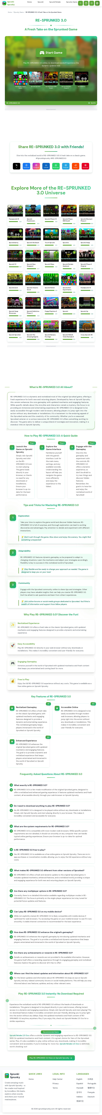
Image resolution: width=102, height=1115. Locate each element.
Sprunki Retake (55, 2)
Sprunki (40, 2)
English (79, 1079)
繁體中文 (91, 1088)
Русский (79, 1088)
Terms (55, 1088)
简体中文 (80, 1101)
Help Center (58, 1079)
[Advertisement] (51, 124)
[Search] (80, 3)
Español (79, 1083)
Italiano (79, 1097)
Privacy (56, 1083)
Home (29, 2)
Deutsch (91, 1097)
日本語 (90, 1079)
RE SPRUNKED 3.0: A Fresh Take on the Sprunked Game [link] (43, 12)
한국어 (79, 1092)
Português (92, 1083)
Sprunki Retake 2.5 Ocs (19, 1035)
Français (91, 1092)
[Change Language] (97, 3)
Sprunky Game (71, 2)
